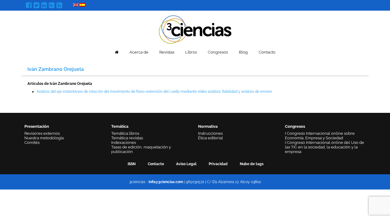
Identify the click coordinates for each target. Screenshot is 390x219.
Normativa (208, 126)
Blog (243, 52)
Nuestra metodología (44, 138)
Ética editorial (210, 138)
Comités (32, 142)
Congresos (218, 52)
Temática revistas (127, 138)
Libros (191, 52)
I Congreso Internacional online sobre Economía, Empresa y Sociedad (320, 135)
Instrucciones (210, 133)
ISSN (132, 164)
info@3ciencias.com (166, 182)
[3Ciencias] (195, 28)
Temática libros (125, 133)
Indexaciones (123, 142)
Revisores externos (42, 133)
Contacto (267, 52)
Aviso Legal (186, 164)
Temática (119, 126)
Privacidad (218, 164)
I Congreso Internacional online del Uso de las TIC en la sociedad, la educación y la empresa (324, 147)
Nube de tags (252, 164)
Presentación (36, 126)
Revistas (166, 52)
